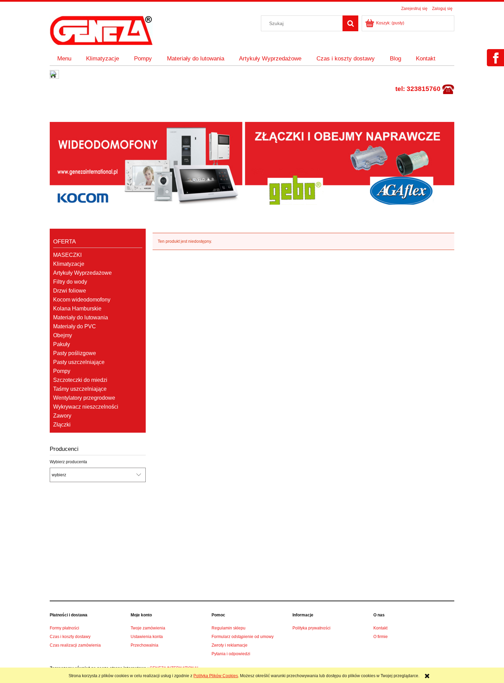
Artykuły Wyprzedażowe (82, 273)
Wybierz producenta (68, 461)
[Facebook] (495, 62)
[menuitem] (64, 59)
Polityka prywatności (311, 628)
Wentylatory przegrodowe (84, 398)
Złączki (62, 425)
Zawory (62, 416)
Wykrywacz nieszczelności (85, 407)
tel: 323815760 (418, 88)
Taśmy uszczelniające (80, 389)
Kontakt (380, 628)
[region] (252, 163)
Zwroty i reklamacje (230, 645)
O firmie (380, 636)
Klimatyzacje (68, 264)
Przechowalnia (144, 645)
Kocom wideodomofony (81, 300)
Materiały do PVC (74, 326)
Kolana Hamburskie (77, 308)
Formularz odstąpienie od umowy (243, 636)
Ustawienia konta (147, 636)
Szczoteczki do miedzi (80, 380)
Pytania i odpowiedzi (231, 653)
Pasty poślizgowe (74, 353)
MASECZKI (67, 255)
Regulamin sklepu (228, 628)
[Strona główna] (101, 29)
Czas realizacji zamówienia (75, 645)
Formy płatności (64, 628)
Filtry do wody (70, 282)
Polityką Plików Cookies (215, 675)
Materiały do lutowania (80, 317)
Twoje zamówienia (148, 628)
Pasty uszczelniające (79, 362)
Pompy (61, 371)
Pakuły (61, 344)
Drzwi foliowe (69, 291)
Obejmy (62, 335)
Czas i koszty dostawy (70, 636)
